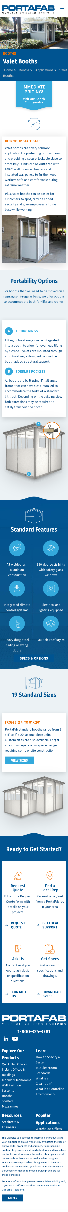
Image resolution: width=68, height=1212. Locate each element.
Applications (44, 70)
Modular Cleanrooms (16, 1080)
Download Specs (52, 994)
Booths (24, 70)
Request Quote (18, 925)
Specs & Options (34, 658)
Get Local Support (50, 925)
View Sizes (19, 760)
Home (8, 70)
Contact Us (19, 994)
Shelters (7, 1101)
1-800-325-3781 (33, 1031)
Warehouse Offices (49, 1129)
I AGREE (12, 1197)
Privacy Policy (52, 1181)
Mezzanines (10, 1106)
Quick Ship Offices (14, 1064)
